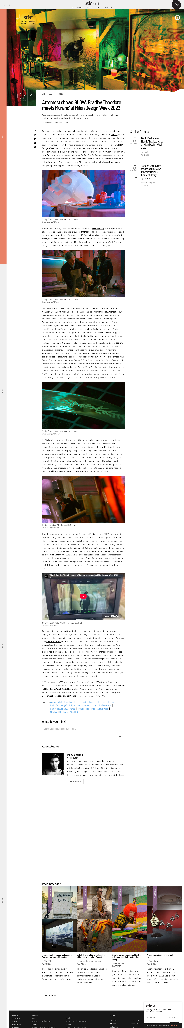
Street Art (53, 712)
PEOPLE (68, 1021)
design (89, 7)
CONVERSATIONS (82, 1021)
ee (33, 1018)
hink (34, 1024)
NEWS (42, 1021)
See (50, 94)
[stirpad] (177, 4)
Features (59, 94)
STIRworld (35, 1015)
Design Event (94, 702)
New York (46, 155)
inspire (3, 646)
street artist (98, 148)
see (3, 136)
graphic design (87, 231)
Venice (54, 541)
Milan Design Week (105, 705)
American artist (53, 641)
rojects (134, 1023)
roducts (135, 1020)
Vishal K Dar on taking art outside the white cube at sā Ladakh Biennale (91, 956)
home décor (62, 447)
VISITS (73, 1021)
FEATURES (35, 1021)
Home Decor (86, 705)
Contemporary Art (80, 702)
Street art (83, 162)
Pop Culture (90, 709)
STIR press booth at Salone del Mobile (59, 696)
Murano (82, 158)
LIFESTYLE (48, 1021)
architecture (77, 7)
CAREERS (14, 1022)
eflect (68, 1024)
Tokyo (44, 238)
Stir (43, 94)
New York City (98, 228)
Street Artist (63, 712)
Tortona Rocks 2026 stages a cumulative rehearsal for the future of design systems (151, 172)
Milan (54, 238)
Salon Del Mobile (102, 709)
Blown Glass (68, 702)
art (98, 7)
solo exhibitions (75, 238)
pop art (119, 343)
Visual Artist (74, 712)
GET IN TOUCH (16, 1019)
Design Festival (66, 705)
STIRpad (112, 1015)
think (3, 391)
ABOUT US (15, 1016)
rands (113, 1023)
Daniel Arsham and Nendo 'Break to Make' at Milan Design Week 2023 (152, 142)
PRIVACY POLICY (16, 1025)
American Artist (56, 702)
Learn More (173, 1025)
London (88, 238)
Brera (81, 440)
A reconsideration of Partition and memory (160, 956)
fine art (114, 134)
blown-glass (57, 471)
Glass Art (77, 705)
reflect (3, 900)
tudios (113, 1020)
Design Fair (54, 705)
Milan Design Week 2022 (61, 554)
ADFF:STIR (108, 7)
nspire (68, 1018)
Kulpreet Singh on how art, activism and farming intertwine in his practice (57, 956)
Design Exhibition (107, 702)
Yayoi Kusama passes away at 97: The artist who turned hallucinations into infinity (126, 957)
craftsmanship (113, 162)
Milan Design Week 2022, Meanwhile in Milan (64, 689)
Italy (74, 131)
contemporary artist (86, 322)
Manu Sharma (48, 122)
